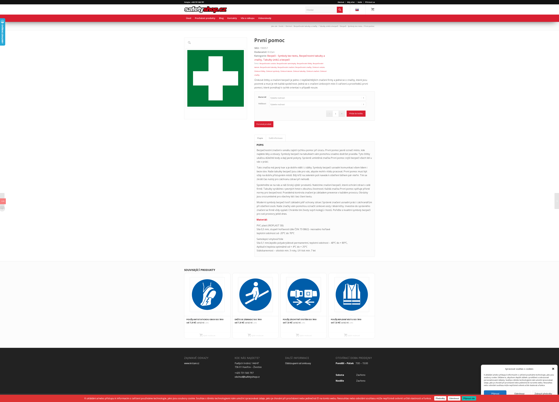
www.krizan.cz (191, 363)
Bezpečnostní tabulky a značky (305, 26)
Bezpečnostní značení (286, 67)
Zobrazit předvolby (543, 393)
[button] (553, 368)
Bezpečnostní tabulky (268, 67)
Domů (281, 26)
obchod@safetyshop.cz (247, 376)
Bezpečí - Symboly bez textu (351, 26)
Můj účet (351, 2)
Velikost (262, 103)
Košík (360, 2)
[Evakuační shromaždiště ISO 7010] (556, 201)
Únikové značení (312, 71)
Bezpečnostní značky (303, 67)
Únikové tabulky (299, 71)
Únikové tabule (286, 71)
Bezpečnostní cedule (268, 63)
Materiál (262, 97)
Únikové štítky (259, 71)
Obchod (341, 2)
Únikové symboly (273, 71)
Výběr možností (209, 335)
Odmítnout (519, 393)
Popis (260, 138)
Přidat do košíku (356, 113)
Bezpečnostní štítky (304, 63)
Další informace (276, 138)
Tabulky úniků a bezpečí (328, 26)
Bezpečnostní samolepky (286, 63)
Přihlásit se (370, 2)
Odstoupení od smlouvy (298, 363)
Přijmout (495, 393)
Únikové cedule (318, 67)
